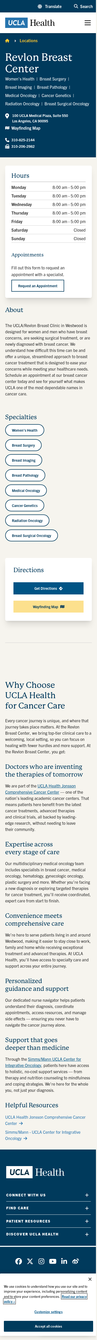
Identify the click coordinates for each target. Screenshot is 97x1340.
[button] (50, 6)
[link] (18, 1261)
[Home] (7, 40)
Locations (29, 40)
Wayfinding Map (25, 127)
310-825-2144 (23, 139)
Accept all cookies (48, 1326)
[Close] (90, 1279)
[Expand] (87, 1195)
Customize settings (48, 1311)
